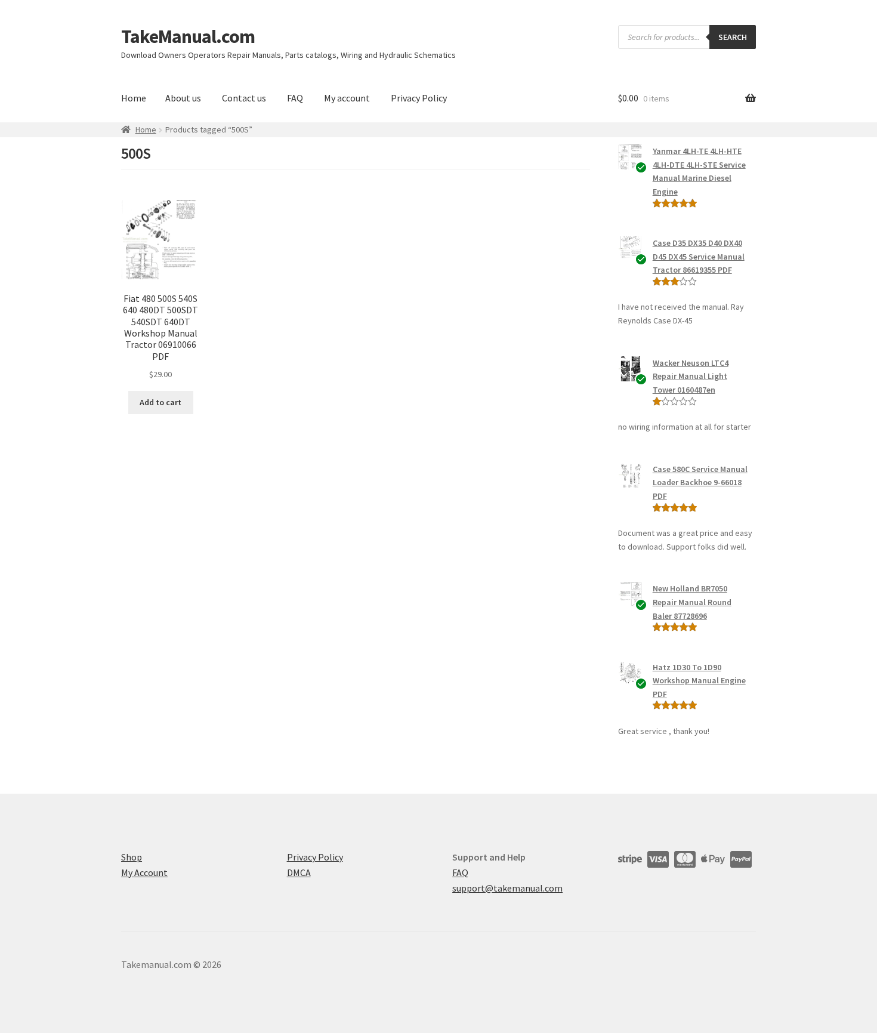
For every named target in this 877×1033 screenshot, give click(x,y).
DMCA (299, 872)
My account (347, 98)
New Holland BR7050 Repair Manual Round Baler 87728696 (692, 602)
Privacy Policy (419, 98)
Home (133, 98)
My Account (144, 872)
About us (183, 98)
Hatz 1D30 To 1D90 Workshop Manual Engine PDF (699, 680)
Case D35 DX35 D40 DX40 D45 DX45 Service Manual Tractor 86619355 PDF (699, 256)
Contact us (244, 98)
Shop (131, 857)
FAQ (295, 98)
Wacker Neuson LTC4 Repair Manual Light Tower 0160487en (690, 376)
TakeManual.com (188, 36)
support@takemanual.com (507, 888)
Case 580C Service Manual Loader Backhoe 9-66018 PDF (700, 482)
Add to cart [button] (160, 402)
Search (732, 37)
